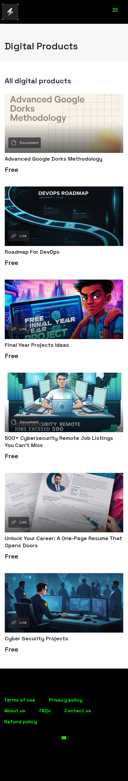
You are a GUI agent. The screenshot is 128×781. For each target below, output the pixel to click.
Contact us (77, 711)
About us (14, 711)
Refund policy (20, 722)
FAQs (45, 711)
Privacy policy (65, 700)
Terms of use (19, 700)
